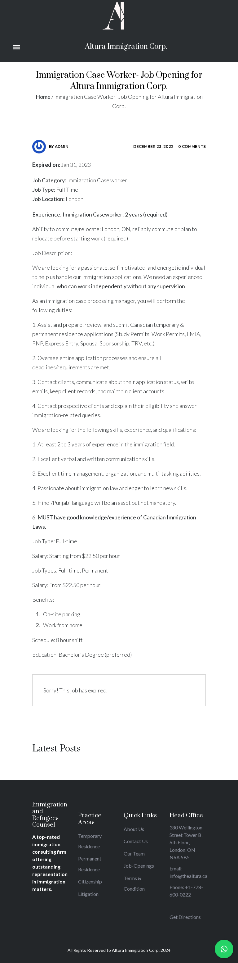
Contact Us (136, 841)
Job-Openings (139, 866)
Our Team (134, 853)
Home (43, 96)
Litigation (88, 894)
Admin (61, 146)
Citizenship (90, 881)
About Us (134, 829)
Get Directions (185, 917)
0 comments (192, 146)
